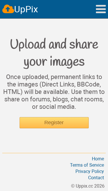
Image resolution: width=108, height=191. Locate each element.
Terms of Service (87, 165)
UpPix (26, 9)
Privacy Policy (89, 171)
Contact (96, 177)
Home (98, 159)
